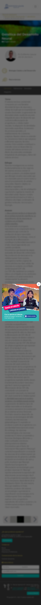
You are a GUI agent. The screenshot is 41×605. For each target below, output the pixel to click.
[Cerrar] (39, 284)
